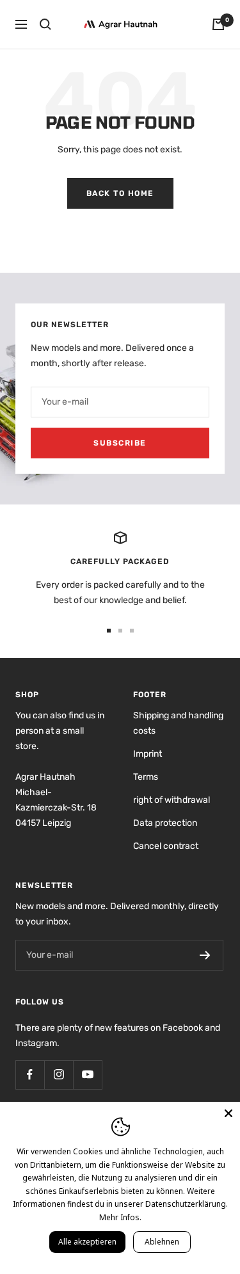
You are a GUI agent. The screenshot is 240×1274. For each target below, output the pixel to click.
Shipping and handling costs (178, 723)
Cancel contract (165, 846)
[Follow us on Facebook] (29, 1074)
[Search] (45, 24)
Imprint (147, 753)
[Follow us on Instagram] (58, 1074)
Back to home (120, 193)
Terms (145, 776)
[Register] (205, 955)
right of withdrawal (171, 799)
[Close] (228, 1113)
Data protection (165, 823)
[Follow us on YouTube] (87, 1074)
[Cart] (218, 24)
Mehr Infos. (120, 1217)
